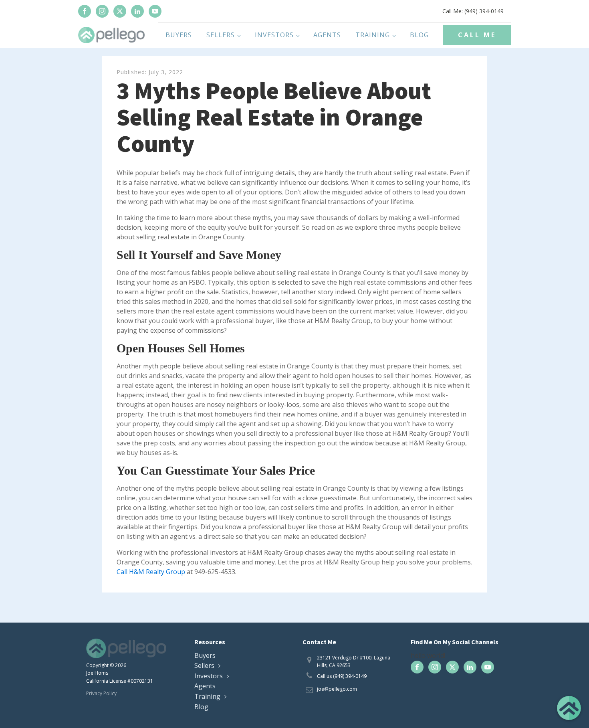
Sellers (220, 34)
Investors (274, 34)
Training (372, 34)
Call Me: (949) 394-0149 (473, 11)
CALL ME (477, 34)
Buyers (178, 34)
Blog (419, 34)
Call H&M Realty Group (151, 571)
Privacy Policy (101, 693)
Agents (327, 34)
